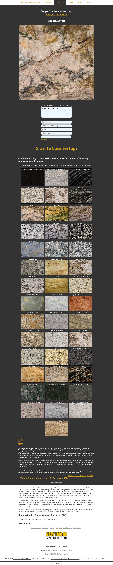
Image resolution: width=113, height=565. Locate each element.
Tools (70, 2)
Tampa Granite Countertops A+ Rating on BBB (44, 478)
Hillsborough (67, 528)
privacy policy (45, 140)
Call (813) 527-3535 (56, 14)
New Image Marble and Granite (31, 2)
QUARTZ (20, 441)
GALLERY (80, 2)
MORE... (90, 2)
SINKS (20, 445)
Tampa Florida (36, 528)
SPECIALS (49, 2)
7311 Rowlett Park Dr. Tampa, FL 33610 (80, 476)
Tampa (52, 528)
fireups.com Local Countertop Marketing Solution (65, 559)
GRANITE (21, 439)
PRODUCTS (60, 2)
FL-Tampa (45, 528)
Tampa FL (59, 528)
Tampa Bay (77, 528)
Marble (20, 443)
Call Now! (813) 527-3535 (57, 564)
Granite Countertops (56, 148)
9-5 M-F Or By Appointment (59, 554)
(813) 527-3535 (60, 546)
